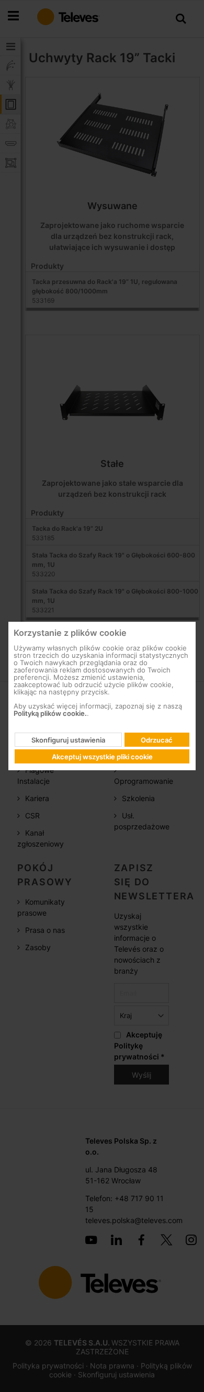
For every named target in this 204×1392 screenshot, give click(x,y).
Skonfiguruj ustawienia (68, 740)
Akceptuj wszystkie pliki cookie (102, 756)
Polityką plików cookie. (50, 713)
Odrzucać (157, 740)
